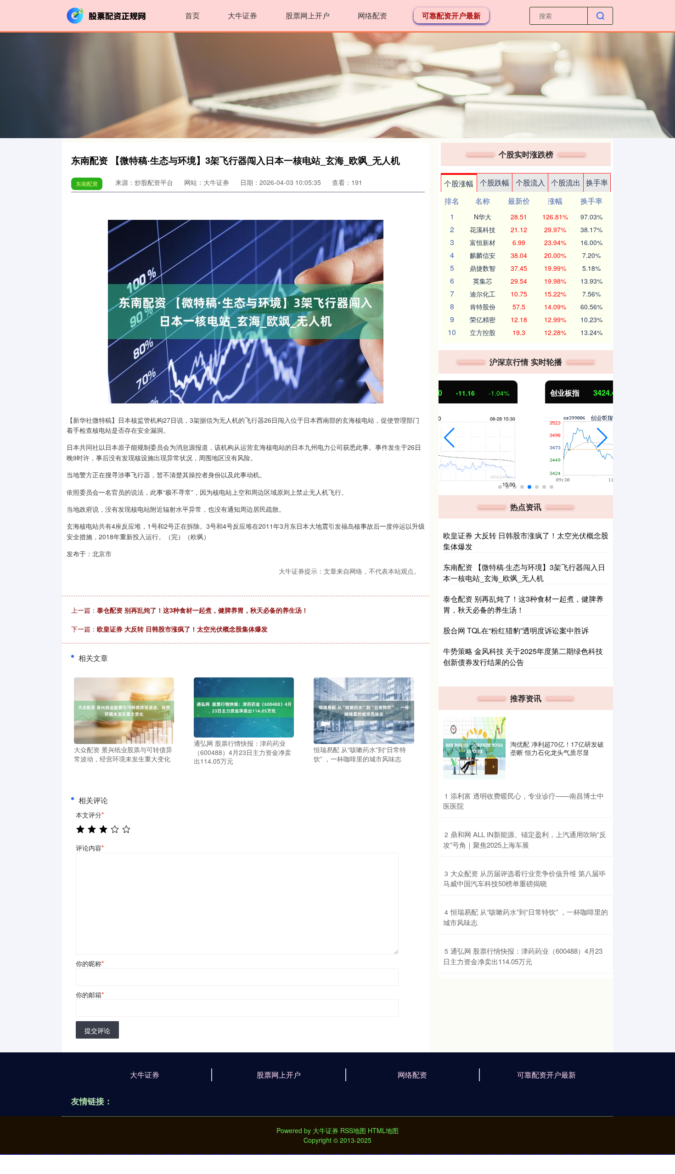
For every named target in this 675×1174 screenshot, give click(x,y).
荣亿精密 (482, 319)
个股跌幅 (494, 182)
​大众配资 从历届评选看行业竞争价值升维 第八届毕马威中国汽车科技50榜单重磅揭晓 (524, 878)
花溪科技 (482, 229)
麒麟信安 (482, 255)
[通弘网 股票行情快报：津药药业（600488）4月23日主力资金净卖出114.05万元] (244, 706)
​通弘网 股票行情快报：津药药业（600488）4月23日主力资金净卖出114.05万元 (522, 956)
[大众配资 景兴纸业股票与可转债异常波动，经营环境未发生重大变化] (124, 709)
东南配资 (87, 183)
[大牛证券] (107, 14)
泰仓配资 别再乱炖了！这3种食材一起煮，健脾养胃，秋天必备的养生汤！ (202, 610)
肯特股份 (482, 306)
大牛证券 (242, 15)
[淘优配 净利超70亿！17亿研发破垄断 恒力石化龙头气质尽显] (474, 748)
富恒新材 (482, 242)
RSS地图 (353, 1130)
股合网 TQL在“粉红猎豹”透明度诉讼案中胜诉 (516, 630)
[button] (449, 438)
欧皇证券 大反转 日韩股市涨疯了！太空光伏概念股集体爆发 (182, 628)
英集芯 (482, 280)
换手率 (597, 182)
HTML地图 (383, 1130)
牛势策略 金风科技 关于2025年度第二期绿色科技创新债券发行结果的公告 (523, 656)
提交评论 (97, 1030)
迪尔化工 (482, 293)
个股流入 (530, 182)
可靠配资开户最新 (451, 15)
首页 (192, 15)
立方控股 (482, 332)
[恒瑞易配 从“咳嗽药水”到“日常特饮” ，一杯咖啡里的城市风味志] (364, 709)
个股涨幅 (458, 183)
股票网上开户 (308, 15)
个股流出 (565, 182)
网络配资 (372, 15)
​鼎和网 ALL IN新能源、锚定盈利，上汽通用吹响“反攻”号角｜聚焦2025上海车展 (524, 839)
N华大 (482, 216)
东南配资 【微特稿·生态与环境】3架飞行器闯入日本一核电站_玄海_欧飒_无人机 (524, 572)
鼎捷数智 (482, 268)
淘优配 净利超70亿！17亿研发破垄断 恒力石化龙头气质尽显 (557, 748)
